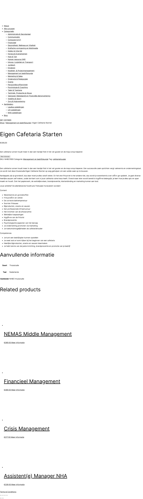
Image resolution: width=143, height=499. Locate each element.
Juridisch (11, 65)
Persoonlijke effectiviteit (18, 85)
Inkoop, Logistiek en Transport (20, 62)
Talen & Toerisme (15, 90)
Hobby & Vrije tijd (15, 51)
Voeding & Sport (14, 99)
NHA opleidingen (15, 113)
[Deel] (5, 495)
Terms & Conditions (8, 492)
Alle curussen (9, 29)
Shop (2, 123)
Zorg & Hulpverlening (16, 101)
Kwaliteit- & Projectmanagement (21, 71)
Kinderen (11, 68)
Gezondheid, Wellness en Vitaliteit (22, 45)
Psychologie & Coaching (18, 87)
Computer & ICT (14, 40)
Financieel (12, 43)
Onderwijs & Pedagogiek (18, 79)
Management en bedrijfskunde (20, 73)
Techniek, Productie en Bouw (20, 93)
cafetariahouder (59, 159)
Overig (10, 82)
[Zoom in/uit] (1, 495)
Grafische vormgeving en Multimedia (23, 48)
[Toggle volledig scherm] (3, 495)
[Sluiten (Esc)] (7, 495)
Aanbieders (8, 104)
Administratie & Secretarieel (19, 34)
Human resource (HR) (17, 59)
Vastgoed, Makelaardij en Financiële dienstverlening (29, 96)
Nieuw (6, 26)
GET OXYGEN (5, 120)
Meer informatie (5, 156)
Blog (6, 115)
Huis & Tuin (12, 57)
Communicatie (14, 37)
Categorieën (9, 31)
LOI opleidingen (14, 110)
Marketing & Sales (15, 76)
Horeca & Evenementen (17, 54)
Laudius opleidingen (16, 107)
